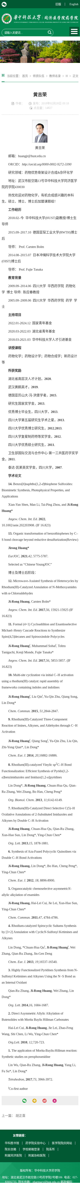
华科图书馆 (12, 1143)
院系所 (50, 1149)
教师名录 (55, 76)
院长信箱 (10, 1149)
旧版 (58, 4)
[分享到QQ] (34, 1100)
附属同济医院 (13, 1155)
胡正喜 (20, 1115)
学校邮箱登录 (31, 1149)
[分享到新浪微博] (44, 1100)
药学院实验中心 (35, 1143)
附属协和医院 (37, 1155)
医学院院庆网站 (62, 1143)
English (74, 4)
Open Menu (74, 31)
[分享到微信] (24, 1100)
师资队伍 (38, 76)
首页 (25, 76)
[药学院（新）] (40, 21)
